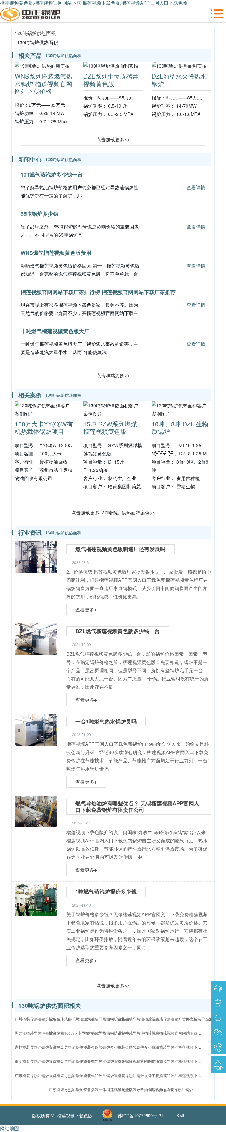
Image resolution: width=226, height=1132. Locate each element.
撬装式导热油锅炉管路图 (104, 1075)
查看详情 (196, 187)
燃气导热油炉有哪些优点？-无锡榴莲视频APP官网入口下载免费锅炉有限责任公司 (137, 806)
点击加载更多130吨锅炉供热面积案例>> (113, 512)
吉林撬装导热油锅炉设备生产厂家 (41, 1047)
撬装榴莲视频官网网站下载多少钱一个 (178, 1033)
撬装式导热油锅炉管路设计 (106, 1061)
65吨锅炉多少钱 (39, 214)
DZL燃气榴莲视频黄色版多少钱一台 (117, 631)
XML (180, 1115)
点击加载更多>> (113, 139)
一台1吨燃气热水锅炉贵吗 (106, 721)
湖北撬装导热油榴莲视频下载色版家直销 (143, 1019)
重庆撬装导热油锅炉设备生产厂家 (41, 1061)
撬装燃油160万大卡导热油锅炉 (75, 1033)
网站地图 (9, 1128)
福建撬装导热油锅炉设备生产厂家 (109, 1033)
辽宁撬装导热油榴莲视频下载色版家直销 (143, 1033)
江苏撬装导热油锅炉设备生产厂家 (75, 1089)
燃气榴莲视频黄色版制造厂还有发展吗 (120, 549)
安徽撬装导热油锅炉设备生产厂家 (75, 1047)
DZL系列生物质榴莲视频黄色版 (110, 80)
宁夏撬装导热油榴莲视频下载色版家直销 (178, 1075)
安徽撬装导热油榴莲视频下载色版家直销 (178, 1047)
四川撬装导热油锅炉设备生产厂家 (41, 1019)
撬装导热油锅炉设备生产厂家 (142, 1075)
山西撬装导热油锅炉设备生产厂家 (75, 1075)
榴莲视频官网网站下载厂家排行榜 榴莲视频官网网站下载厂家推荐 (98, 292)
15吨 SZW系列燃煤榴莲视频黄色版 (110, 427)
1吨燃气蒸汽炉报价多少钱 (106, 891)
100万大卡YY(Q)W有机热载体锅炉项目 (44, 427)
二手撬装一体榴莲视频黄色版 (108, 1089)
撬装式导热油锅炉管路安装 (174, 1019)
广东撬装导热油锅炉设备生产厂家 (41, 1075)
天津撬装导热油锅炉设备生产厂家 (109, 1019)
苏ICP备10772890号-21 (140, 1115)
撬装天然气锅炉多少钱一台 (140, 1047)
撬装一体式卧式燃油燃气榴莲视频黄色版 (75, 1019)
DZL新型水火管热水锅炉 (179, 80)
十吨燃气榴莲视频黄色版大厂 (55, 331)
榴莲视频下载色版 (74, 1115)
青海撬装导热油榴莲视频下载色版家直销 (178, 1061)
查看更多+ (86, 609)
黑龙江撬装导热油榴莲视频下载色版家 (143, 1089)
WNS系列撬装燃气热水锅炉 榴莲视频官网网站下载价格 (43, 83)
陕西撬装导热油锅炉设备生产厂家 (75, 1061)
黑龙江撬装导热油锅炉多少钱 (39, 1033)
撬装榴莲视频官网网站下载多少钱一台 (143, 1061)
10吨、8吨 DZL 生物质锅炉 (180, 427)
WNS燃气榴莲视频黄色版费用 (56, 253)
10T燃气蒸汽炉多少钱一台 (52, 174)
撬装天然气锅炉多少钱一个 (106, 1047)
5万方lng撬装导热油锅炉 (172, 1089)
